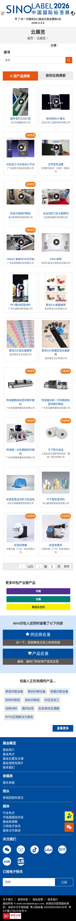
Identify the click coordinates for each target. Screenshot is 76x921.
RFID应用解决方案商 (19, 717)
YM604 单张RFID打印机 (20, 259)
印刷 (38, 591)
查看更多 (63, 728)
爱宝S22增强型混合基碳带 (56, 352)
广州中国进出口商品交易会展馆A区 (39, 19)
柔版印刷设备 (14, 691)
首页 (30, 38)
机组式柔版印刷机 (20, 213)
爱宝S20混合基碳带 (20, 350)
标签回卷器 (20, 545)
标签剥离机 (55, 545)
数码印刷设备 (37, 691)
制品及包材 (38, 607)
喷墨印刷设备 (59, 691)
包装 (38, 599)
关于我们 (8, 899)
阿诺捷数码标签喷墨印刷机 (20, 402)
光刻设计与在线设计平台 (20, 164)
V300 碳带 (56, 259)
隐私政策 (38, 899)
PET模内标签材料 (20, 304)
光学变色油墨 (55, 164)
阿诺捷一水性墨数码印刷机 (20, 451)
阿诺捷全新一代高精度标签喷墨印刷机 (56, 402)
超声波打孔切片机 (20, 118)
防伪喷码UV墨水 (55, 118)
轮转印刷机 (12, 700)
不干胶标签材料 (56, 499)
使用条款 (23, 899)
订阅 (64, 882)
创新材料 (11, 708)
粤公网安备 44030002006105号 (48, 907)
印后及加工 (51, 700)
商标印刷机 (32, 700)
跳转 (67, 566)
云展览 (41, 38)
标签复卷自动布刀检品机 (20, 499)
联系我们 (53, 899)
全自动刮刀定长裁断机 (56, 213)
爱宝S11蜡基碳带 (56, 304)
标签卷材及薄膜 (49, 708)
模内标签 (28, 708)
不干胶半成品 (55, 449)
